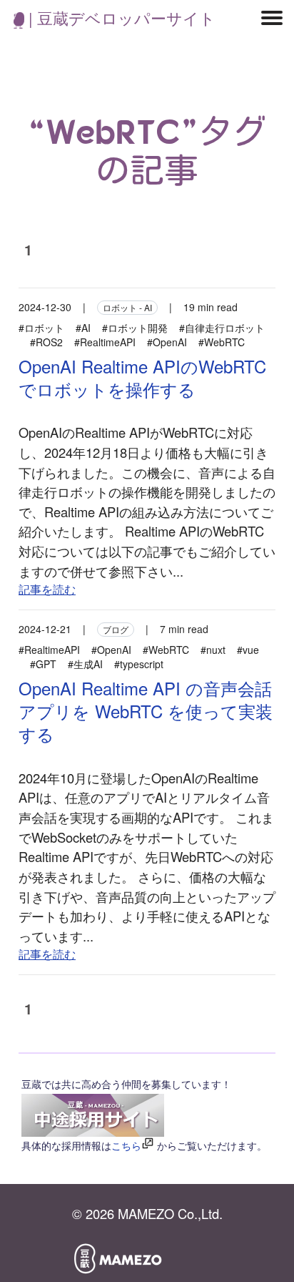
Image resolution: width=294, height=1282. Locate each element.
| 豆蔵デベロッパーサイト (120, 17)
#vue (248, 649)
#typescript (138, 664)
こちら (126, 1145)
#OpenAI (167, 342)
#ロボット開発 (135, 327)
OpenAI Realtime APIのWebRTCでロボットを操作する (142, 377)
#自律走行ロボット (222, 327)
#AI (83, 327)
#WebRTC (221, 342)
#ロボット (41, 327)
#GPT (43, 664)
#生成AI (85, 664)
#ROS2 (46, 342)
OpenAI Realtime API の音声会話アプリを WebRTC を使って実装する (146, 710)
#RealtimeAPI (105, 342)
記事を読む (47, 589)
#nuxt (213, 649)
